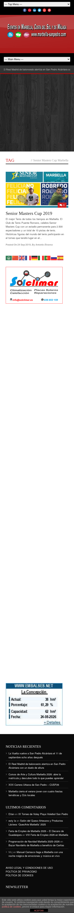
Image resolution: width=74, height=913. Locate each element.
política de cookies (11, 906)
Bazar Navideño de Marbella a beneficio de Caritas (36, 845)
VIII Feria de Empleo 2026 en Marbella (47, 835)
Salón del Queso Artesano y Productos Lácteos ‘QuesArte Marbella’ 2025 (36, 822)
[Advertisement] (37, 113)
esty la (12, 820)
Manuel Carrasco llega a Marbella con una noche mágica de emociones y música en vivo (36, 854)
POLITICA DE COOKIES (19, 875)
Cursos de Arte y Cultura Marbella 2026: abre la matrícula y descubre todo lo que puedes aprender (36, 776)
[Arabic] (9, 258)
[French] (28, 258)
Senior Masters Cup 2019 (29, 213)
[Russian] (54, 258)
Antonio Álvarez (44, 244)
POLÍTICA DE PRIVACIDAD (21, 871)
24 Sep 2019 (24, 244)
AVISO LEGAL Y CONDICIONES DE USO (29, 867)
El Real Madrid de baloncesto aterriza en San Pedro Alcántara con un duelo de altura (37, 765)
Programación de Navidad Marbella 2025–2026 (34, 841)
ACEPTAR (39, 910)
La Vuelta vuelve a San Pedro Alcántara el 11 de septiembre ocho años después (35, 755)
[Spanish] (60, 258)
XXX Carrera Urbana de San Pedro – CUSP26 (34, 784)
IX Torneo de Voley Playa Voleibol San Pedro (43, 814)
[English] (22, 258)
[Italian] (41, 258)
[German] (34, 258)
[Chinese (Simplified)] (15, 258)
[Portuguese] (47, 258)
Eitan (11, 814)
